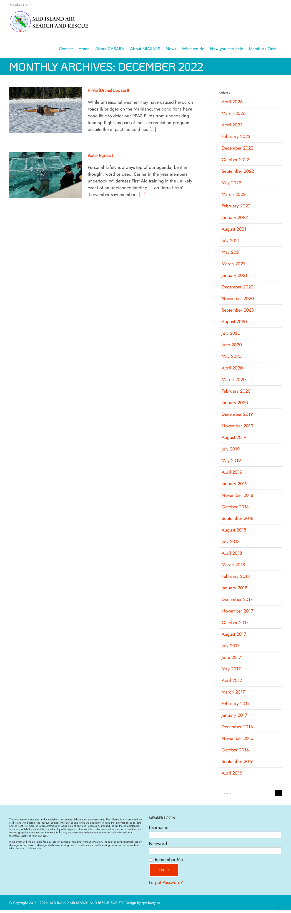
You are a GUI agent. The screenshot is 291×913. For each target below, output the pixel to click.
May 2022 (231, 183)
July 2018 (231, 541)
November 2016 (237, 738)
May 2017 (231, 669)
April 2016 (232, 773)
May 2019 (231, 460)
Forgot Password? (166, 882)
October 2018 (235, 507)
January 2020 (235, 402)
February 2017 (236, 703)
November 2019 (237, 426)
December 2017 (237, 599)
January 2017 (234, 715)
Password (158, 843)
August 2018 (234, 530)
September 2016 (238, 761)
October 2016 (235, 750)
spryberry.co (151, 902)
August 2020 (234, 321)
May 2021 (231, 252)
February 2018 (236, 576)
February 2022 (236, 206)
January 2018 (234, 588)
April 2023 (232, 125)
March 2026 (234, 113)
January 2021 (234, 275)
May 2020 (231, 356)
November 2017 (237, 611)
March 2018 (233, 564)
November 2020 (238, 298)
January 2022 (235, 217)
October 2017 (235, 622)
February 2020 (236, 391)
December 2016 (237, 727)
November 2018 (237, 495)
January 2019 (235, 483)
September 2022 (238, 171)
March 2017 (233, 692)
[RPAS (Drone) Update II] (45, 110)
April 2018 (232, 553)
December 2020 (237, 287)
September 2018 (237, 518)
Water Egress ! (100, 155)
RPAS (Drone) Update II (108, 90)
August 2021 (234, 229)
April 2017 (232, 680)
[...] (152, 129)
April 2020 (232, 368)
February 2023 (236, 136)
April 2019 (232, 472)
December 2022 (237, 148)
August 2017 (234, 634)
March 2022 (234, 194)
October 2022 (235, 159)
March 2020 (234, 379)
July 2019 (231, 449)
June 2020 (232, 345)
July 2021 (231, 240)
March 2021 (233, 264)
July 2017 (231, 645)
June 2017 (231, 657)
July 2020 (231, 333)
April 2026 (232, 101)
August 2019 (234, 437)
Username (158, 827)
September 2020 (238, 310)
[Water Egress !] (45, 175)
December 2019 (237, 414)
